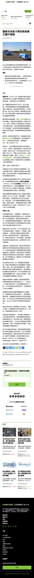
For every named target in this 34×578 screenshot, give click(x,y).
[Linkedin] (16, 396)
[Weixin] (18, 396)
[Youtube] (23, 396)
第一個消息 (21, 119)
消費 (6, 352)
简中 (11, 23)
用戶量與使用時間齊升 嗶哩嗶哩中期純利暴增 (24, 473)
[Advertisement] (17, 6)
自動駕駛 (17, 354)
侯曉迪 (23, 352)
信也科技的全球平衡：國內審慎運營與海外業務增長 (9, 441)
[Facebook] (10, 396)
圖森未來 (12, 354)
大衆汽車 (26, 354)
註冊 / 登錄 (28, 11)
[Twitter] (13, 396)
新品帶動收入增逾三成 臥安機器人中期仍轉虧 (9, 473)
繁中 (4, 23)
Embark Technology (15, 352)
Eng (7, 23)
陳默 (22, 354)
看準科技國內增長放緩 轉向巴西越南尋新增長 (24, 441)
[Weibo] (21, 396)
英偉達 (7, 354)
